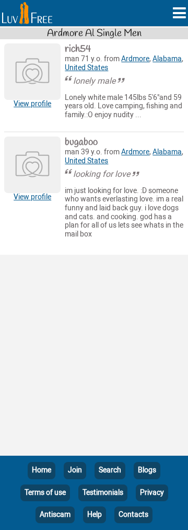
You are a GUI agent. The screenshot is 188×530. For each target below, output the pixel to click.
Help (94, 514)
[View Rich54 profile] (32, 71)
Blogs (147, 470)
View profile (32, 103)
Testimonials (103, 492)
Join (75, 470)
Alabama (167, 58)
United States (86, 67)
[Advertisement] (94, 357)
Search (110, 470)
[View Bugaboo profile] (32, 165)
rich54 (78, 49)
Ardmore (135, 58)
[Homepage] (27, 13)
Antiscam (55, 514)
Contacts (133, 514)
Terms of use (45, 492)
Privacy (152, 492)
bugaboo (81, 142)
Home (41, 470)
